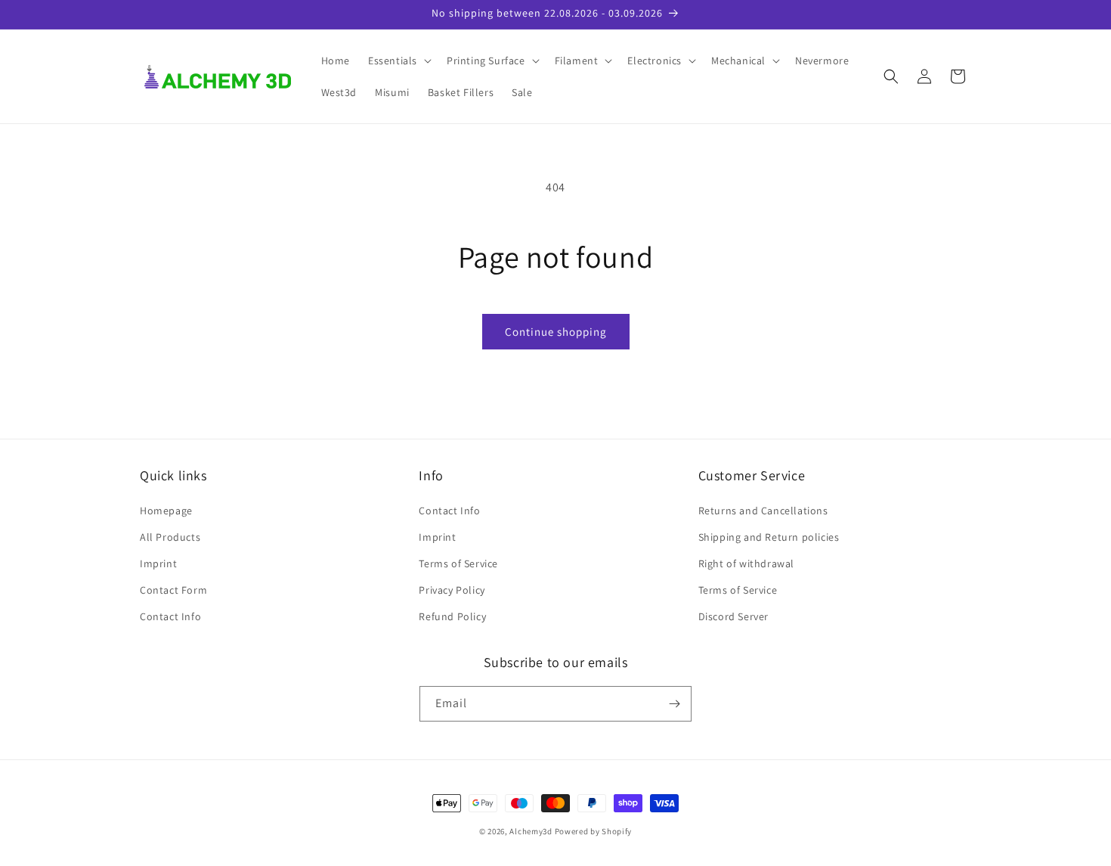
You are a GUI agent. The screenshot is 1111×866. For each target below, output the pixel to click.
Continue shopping (556, 331)
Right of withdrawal (746, 563)
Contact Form (173, 590)
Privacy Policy (451, 590)
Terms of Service (458, 563)
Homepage (166, 510)
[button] (398, 60)
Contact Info (170, 616)
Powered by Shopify (594, 831)
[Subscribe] (674, 704)
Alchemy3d (530, 831)
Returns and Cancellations (763, 510)
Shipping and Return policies (769, 537)
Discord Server (733, 616)
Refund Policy (452, 616)
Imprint (158, 563)
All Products (170, 537)
